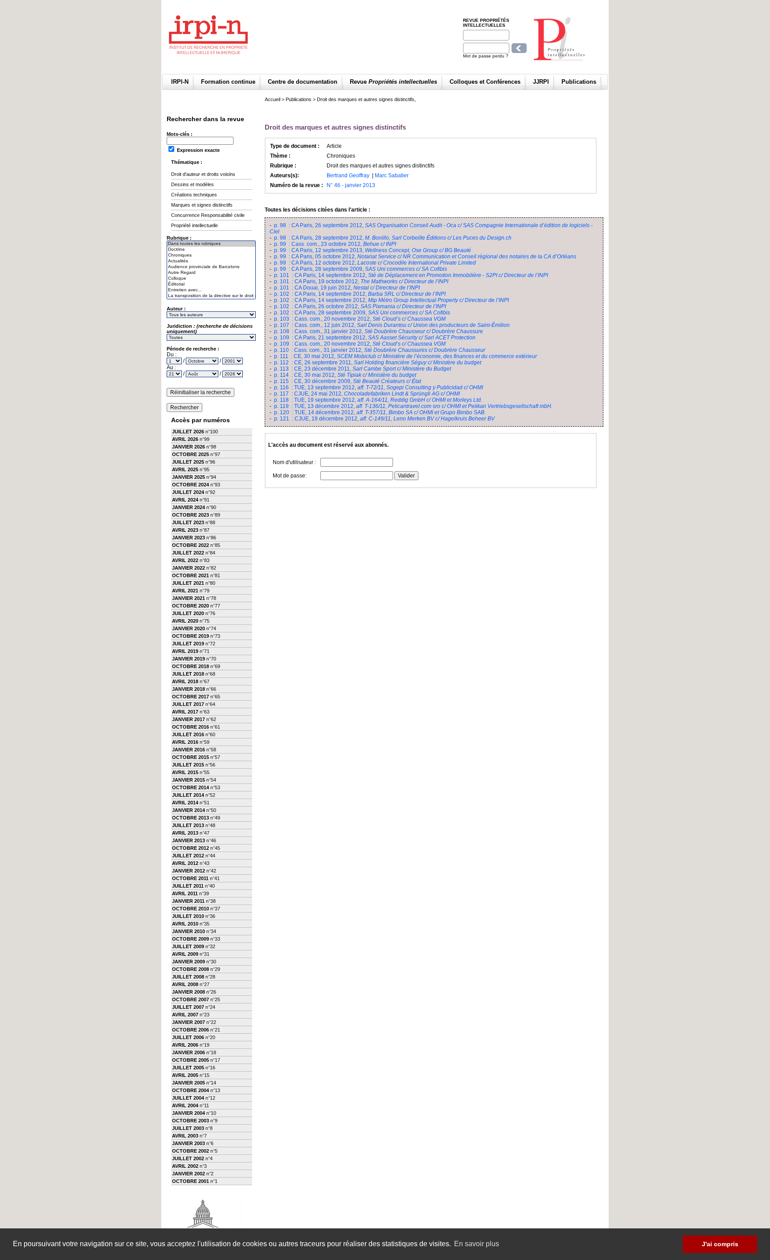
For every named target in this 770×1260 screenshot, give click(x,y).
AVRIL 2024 (185, 499)
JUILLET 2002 (188, 1158)
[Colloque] (211, 278)
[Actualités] (211, 261)
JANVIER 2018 (188, 689)
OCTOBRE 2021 (190, 575)
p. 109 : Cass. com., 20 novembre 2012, (360, 344)
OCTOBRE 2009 (190, 939)
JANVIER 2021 (188, 598)
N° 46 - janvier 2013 (351, 185)
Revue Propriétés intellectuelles (486, 23)
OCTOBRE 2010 (190, 908)
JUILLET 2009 (188, 946)
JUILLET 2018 (188, 674)
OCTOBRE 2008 (190, 969)
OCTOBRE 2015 (190, 757)
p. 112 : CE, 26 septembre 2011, (377, 362)
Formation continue (228, 81)
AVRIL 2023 (185, 530)
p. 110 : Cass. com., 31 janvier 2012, (379, 350)
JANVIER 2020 (188, 628)
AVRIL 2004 (185, 1105)
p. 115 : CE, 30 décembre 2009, (347, 381)
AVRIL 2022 (185, 560)
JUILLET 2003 (188, 1128)
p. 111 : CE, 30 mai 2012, (405, 356)
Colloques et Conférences (485, 81)
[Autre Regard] (211, 273)
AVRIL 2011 (185, 893)
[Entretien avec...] (211, 290)
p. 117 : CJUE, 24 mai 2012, (367, 394)
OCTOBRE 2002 (190, 1151)
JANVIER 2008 (188, 992)
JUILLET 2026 (188, 431)
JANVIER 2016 (188, 749)
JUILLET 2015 (188, 764)
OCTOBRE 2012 (190, 848)
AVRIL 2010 (185, 923)
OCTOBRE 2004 (190, 1090)
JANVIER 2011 (188, 901)
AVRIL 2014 (185, 802)
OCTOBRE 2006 (190, 1029)
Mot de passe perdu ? (485, 55)
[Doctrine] (211, 250)
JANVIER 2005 (188, 1082)
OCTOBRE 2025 (190, 454)
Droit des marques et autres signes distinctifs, (366, 99)
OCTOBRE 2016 (190, 727)
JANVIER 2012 (188, 870)
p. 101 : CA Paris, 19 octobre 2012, (361, 281)
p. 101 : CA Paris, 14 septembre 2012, (411, 275)
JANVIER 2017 (188, 719)
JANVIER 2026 (188, 446)
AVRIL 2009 (185, 954)
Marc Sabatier (392, 175)
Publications (578, 81)
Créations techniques (194, 194)
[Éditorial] (211, 284)
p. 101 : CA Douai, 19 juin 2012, (347, 288)
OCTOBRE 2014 (190, 787)
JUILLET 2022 (188, 552)
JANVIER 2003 (188, 1143)
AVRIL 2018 (185, 681)
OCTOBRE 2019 (190, 636)
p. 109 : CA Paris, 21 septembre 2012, (374, 337)
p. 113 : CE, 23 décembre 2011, (362, 369)
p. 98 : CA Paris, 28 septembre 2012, (393, 238)
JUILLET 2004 (188, 1098)
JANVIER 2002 (188, 1173)
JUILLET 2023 (188, 522)
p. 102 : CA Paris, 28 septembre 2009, (362, 313)
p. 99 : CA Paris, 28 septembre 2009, (360, 269)
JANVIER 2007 (188, 1022)
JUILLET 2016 (188, 734)
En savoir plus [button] (476, 1244)
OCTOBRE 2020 (190, 605)
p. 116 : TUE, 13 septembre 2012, (378, 387)
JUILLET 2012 (188, 855)
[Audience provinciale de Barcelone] (211, 267)
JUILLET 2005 (188, 1067)
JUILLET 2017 (188, 704)
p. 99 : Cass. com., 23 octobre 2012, (335, 244)
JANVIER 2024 (188, 507)
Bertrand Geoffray (348, 175)
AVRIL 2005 (185, 1075)
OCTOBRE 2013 (190, 817)
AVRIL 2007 (185, 1014)
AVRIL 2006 (185, 1045)
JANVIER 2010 (188, 931)
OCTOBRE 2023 (190, 515)
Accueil (272, 99)
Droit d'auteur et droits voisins (203, 174)
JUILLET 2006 (188, 1037)
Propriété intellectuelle (194, 225)
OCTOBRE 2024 (190, 484)
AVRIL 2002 (185, 1166)
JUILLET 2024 (188, 492)
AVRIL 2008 (185, 984)
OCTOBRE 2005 (190, 1060)
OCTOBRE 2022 (190, 545)
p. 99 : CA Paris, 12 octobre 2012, (375, 263)
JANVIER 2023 (188, 537)
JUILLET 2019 (188, 643)
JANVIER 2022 (188, 568)
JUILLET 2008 (188, 976)
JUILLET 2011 (188, 886)
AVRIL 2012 (185, 863)
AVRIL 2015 (185, 772)
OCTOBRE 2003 (190, 1120)
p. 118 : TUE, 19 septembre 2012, (378, 400)
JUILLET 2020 (188, 613)
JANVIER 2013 (188, 840)
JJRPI (541, 81)
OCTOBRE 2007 (190, 999)
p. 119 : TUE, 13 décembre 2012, (413, 406)
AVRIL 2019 (185, 651)
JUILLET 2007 (188, 1007)
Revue (393, 81)
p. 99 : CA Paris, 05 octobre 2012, (425, 256)
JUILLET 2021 (188, 583)
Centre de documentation (302, 81)
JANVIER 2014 (188, 810)
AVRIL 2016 (185, 742)
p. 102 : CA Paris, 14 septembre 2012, (360, 294)
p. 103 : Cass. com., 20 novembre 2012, (360, 319)
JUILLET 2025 (188, 462)
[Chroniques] (211, 255)
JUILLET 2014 (188, 795)
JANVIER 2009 (188, 961)
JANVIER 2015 (188, 780)
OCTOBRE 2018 (190, 666)
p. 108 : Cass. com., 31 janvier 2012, (378, 331)
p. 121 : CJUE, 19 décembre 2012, (384, 419)
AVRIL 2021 (185, 590)
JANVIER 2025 (188, 477)
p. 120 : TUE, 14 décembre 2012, (380, 412)
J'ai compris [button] (720, 1244)
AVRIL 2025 (185, 469)
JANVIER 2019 (188, 658)
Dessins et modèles (192, 184)
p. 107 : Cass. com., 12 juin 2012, (392, 325)
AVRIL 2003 (185, 1135)
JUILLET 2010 (188, 916)
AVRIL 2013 (185, 833)
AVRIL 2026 (185, 439)
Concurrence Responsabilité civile (208, 215)
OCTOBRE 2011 (190, 878)
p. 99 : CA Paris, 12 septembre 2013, (372, 250)
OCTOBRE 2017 (190, 696)
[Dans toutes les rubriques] (211, 244)
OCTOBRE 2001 (190, 1181)
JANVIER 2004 (188, 1113)
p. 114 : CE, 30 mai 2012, (345, 375)
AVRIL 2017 (185, 711)
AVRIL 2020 (185, 621)
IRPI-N (179, 81)
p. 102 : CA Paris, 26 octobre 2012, (360, 306)
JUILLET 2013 (188, 825)
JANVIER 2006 (188, 1052)
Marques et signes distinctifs (202, 205)
